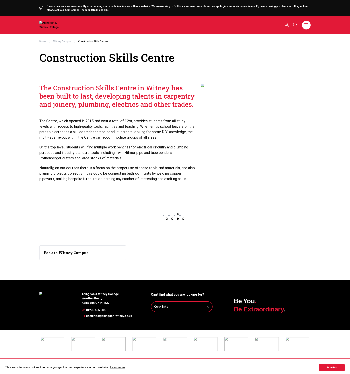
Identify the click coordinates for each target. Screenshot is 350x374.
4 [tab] (183, 219)
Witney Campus (62, 41)
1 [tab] (167, 219)
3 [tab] (178, 219)
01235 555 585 (95, 310)
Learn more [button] (117, 367)
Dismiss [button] (332, 367)
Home (42, 41)
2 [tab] (172, 219)
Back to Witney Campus (66, 252)
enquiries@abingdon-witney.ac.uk (108, 316)
